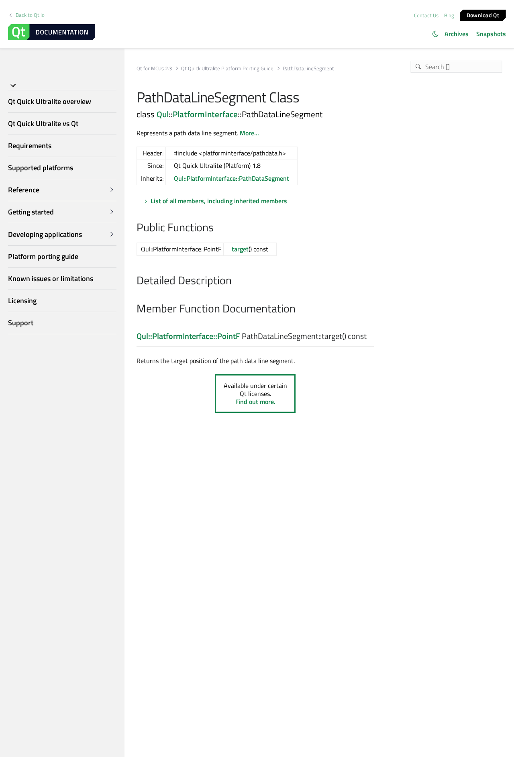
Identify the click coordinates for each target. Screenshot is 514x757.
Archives (457, 34)
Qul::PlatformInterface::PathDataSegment (231, 178)
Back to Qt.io (30, 15)
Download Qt (483, 14)
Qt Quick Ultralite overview (49, 101)
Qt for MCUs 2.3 (154, 68)
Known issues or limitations (50, 278)
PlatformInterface (205, 114)
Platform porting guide (43, 256)
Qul (163, 114)
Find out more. (255, 401)
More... (249, 133)
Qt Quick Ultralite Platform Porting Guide (227, 68)
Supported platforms (40, 167)
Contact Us (426, 15)
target (240, 249)
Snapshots (491, 34)
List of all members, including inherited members (219, 201)
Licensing (22, 300)
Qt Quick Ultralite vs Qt (43, 123)
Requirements (29, 145)
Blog (449, 15)
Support (20, 323)
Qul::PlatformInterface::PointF (188, 336)
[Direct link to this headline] (218, 228)
